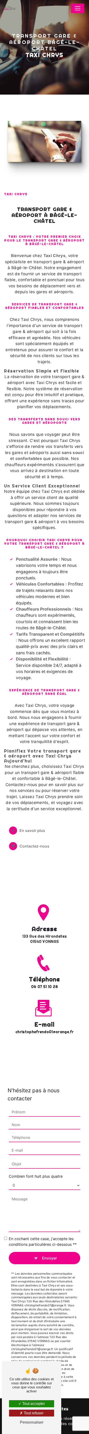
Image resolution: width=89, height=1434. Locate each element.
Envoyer (49, 1258)
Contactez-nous (34, 846)
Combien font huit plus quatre (36, 1176)
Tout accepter (33, 1404)
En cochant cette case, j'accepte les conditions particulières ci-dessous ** (43, 1241)
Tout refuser (33, 1413)
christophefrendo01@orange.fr (44, 1031)
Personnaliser (31, 1422)
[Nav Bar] (77, 8)
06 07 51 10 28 (44, 986)
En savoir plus (32, 830)
